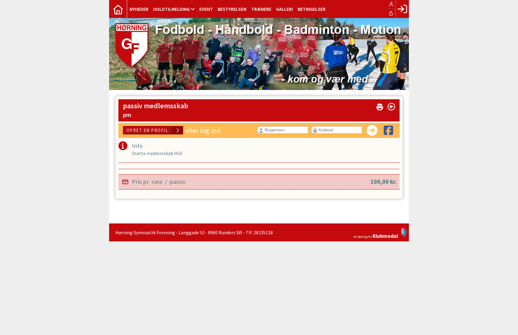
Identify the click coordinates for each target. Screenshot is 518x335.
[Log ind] (402, 9)
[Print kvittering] (380, 105)
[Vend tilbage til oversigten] (391, 106)
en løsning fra (376, 235)
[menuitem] (118, 9)
